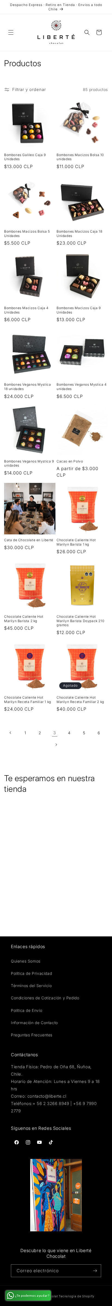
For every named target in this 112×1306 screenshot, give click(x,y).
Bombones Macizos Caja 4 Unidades (26, 310)
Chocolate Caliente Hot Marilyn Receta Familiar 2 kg (80, 699)
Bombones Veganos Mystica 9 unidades (29, 463)
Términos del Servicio (31, 985)
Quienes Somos (26, 961)
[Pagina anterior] (11, 733)
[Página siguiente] (56, 745)
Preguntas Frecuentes (31, 1035)
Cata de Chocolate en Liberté (28, 540)
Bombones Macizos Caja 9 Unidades (79, 310)
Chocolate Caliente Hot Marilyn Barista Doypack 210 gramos (80, 620)
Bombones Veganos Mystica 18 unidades (27, 386)
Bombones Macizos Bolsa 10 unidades (80, 157)
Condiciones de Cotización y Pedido (45, 998)
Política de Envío (26, 1010)
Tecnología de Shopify (76, 1296)
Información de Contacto (34, 1022)
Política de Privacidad (31, 973)
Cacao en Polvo (70, 461)
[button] (11, 32)
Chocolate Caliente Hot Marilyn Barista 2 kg (23, 618)
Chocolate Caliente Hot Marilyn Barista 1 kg (76, 542)
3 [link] (54, 732)
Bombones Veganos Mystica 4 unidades (82, 386)
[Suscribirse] (95, 1270)
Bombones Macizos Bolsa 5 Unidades (27, 233)
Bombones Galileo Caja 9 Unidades (25, 157)
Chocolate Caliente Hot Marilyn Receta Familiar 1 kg (27, 699)
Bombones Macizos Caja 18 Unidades (79, 233)
